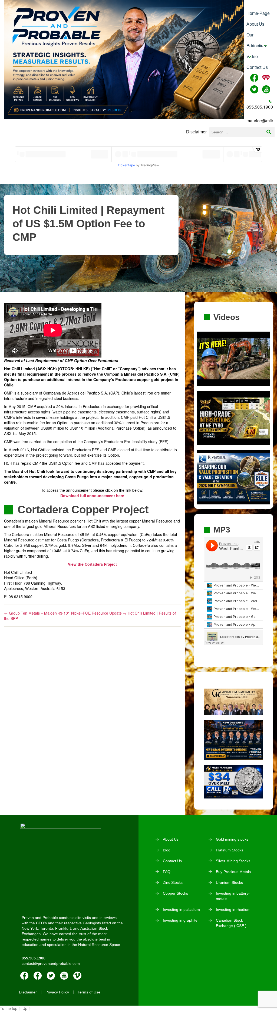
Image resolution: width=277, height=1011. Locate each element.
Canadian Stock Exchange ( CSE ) (231, 923)
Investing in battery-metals (233, 896)
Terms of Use (89, 992)
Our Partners (254, 37)
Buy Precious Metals (233, 872)
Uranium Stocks (229, 882)
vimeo (77, 976)
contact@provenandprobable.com (51, 963)
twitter (51, 976)
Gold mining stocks (232, 839)
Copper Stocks (175, 893)
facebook (24, 976)
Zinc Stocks (173, 882)
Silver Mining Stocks (233, 861)
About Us (255, 24)
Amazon (38, 976)
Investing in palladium (181, 909)
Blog (166, 850)
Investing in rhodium (233, 909)
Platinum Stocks (229, 850)
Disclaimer (196, 132)
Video (252, 56)
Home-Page (258, 13)
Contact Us (257, 67)
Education (256, 45)
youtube (64, 976)
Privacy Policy (57, 992)
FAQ (166, 872)
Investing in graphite (180, 920)
